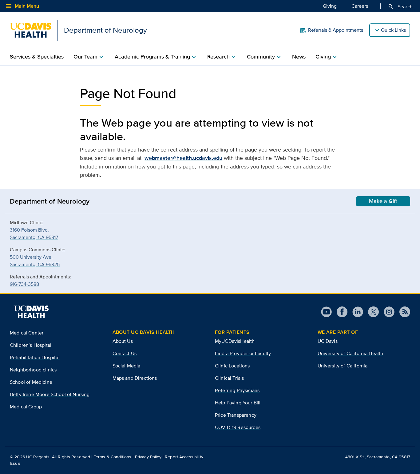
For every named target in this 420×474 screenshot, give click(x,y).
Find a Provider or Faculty (243, 353)
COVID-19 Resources (237, 427)
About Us (123, 341)
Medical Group (26, 406)
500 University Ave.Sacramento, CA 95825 (35, 260)
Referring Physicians (237, 390)
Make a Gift (383, 201)
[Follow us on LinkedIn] (355, 311)
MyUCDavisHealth (235, 341)
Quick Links (393, 30)
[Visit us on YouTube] (326, 311)
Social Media (127, 365)
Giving (330, 6)
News (299, 57)
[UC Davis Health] (31, 311)
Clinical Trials (229, 378)
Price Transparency (235, 415)
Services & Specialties (37, 57)
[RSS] (402, 311)
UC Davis (328, 341)
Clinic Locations (232, 365)
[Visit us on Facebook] (339, 311)
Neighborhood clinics (33, 369)
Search (400, 6)
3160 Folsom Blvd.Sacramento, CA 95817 (34, 233)
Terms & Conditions (113, 457)
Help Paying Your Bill (237, 402)
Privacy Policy (148, 457)
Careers (359, 6)
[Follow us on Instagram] (386, 311)
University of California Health (350, 353)
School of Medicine (31, 382)
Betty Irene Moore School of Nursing (50, 394)
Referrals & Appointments (335, 30)
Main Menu (22, 6)
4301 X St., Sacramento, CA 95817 (377, 457)
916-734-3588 (24, 284)
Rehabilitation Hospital (35, 357)
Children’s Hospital (30, 345)
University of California (343, 365)
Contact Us (125, 353)
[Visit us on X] (371, 311)
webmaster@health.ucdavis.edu (183, 158)
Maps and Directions (135, 378)
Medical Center (26, 332)
